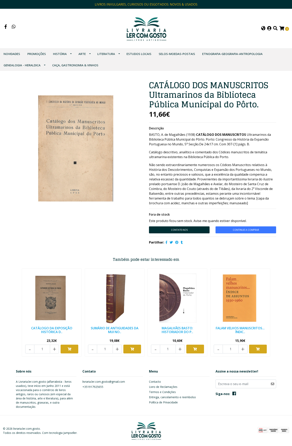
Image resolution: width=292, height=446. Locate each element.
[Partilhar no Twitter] (171, 242)
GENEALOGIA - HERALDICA (22, 65)
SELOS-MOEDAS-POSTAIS (177, 54)
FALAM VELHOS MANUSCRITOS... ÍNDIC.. (240, 330)
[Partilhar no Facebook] (166, 242)
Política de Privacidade (163, 402)
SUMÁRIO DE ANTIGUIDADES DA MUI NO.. (114, 330)
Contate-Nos (179, 230)
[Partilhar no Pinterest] (176, 242)
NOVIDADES (12, 54)
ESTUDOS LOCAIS (139, 54)
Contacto (155, 381)
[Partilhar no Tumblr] (182, 242)
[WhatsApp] (13, 27)
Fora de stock (159, 214)
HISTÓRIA (60, 54)
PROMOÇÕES (36, 54)
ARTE (82, 54)
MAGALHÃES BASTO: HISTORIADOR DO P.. (177, 330)
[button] (263, 28)
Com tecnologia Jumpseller (59, 433)
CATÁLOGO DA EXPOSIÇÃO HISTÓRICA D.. (51, 330)
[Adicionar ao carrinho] (69, 349)
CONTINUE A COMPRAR (246, 230)
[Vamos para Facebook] (6, 27)
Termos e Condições (162, 392)
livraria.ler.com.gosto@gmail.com (103, 381)
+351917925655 (92, 387)
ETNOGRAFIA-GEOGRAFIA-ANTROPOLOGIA (232, 54)
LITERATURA (106, 54)
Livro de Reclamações (163, 387)
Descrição (156, 128)
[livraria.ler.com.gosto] (146, 28)
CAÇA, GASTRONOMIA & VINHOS (75, 65)
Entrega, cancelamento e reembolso (172, 397)
